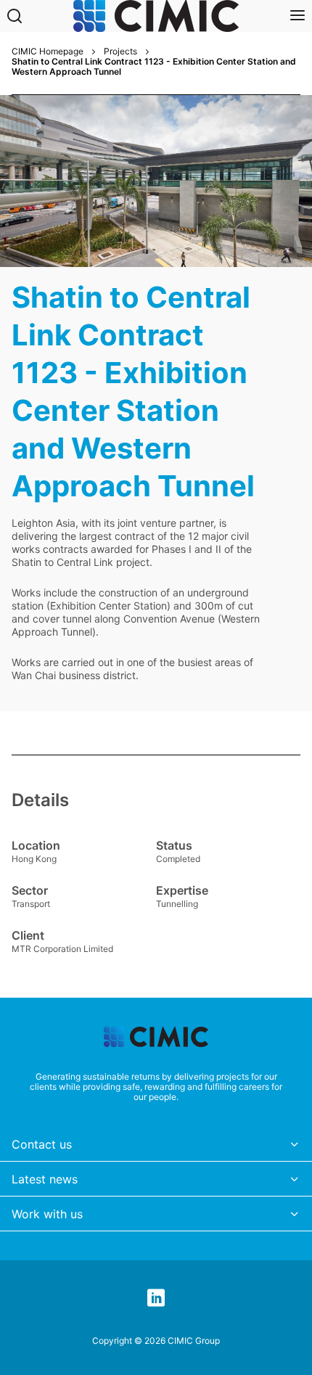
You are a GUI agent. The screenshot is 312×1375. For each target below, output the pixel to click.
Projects (120, 51)
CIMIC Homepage (47, 51)
